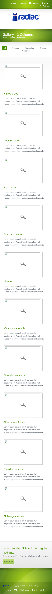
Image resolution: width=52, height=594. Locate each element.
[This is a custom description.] (23, 301)
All (5, 48)
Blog (33, 590)
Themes (43, 48)
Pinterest (46, 6)
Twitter (23, 3)
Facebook (35, 3)
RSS (14, 3)
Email (46, 3)
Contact (41, 590)
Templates (29, 48)
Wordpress (26, 50)
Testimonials (25, 590)
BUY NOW (8, 561)
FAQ (15, 590)
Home (5, 37)
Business (15, 48)
